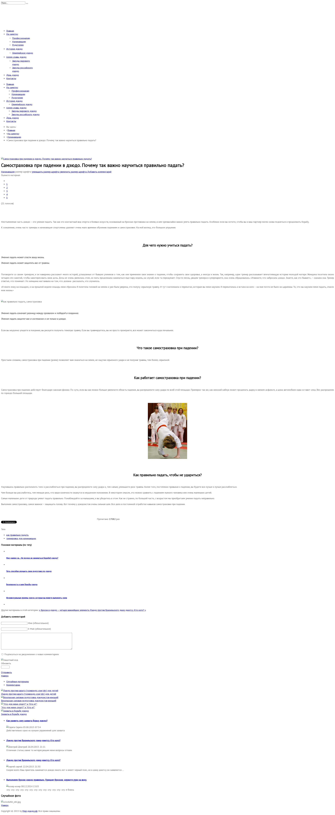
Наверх (5, 675)
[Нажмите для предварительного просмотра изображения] (46, 158)
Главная (11, 130)
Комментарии (13, 684)
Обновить (6, 663)
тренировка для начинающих (21, 538)
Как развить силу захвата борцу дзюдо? (27, 720)
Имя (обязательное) (38, 623)
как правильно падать (17, 534)
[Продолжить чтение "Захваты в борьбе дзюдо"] (15, 710)
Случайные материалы (17, 681)
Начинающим (14, 137)
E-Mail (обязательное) (39, 628)
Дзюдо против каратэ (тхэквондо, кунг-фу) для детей (28, 693)
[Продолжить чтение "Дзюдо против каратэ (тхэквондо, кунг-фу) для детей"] (29, 690)
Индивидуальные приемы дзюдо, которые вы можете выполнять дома (36, 598)
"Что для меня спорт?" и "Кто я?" (18, 707)
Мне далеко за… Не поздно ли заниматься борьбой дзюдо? (32, 558)
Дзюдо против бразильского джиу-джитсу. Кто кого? (33, 740)
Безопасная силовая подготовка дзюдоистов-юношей (28, 700)
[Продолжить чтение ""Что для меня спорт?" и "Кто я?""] (19, 704)
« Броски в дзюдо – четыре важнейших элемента (64, 610)
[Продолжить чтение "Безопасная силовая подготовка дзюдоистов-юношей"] (29, 697)
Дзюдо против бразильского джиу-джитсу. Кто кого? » (118, 610)
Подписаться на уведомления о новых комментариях (31, 654)
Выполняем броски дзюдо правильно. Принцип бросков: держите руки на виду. (46, 779)
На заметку (13, 133)
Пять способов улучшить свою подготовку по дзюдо (29, 571)
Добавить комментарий (99, 171)
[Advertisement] (48, 20)
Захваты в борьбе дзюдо (14, 714)
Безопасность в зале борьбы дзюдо (21, 584)
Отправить (6, 672)
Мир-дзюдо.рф (29, 811)
